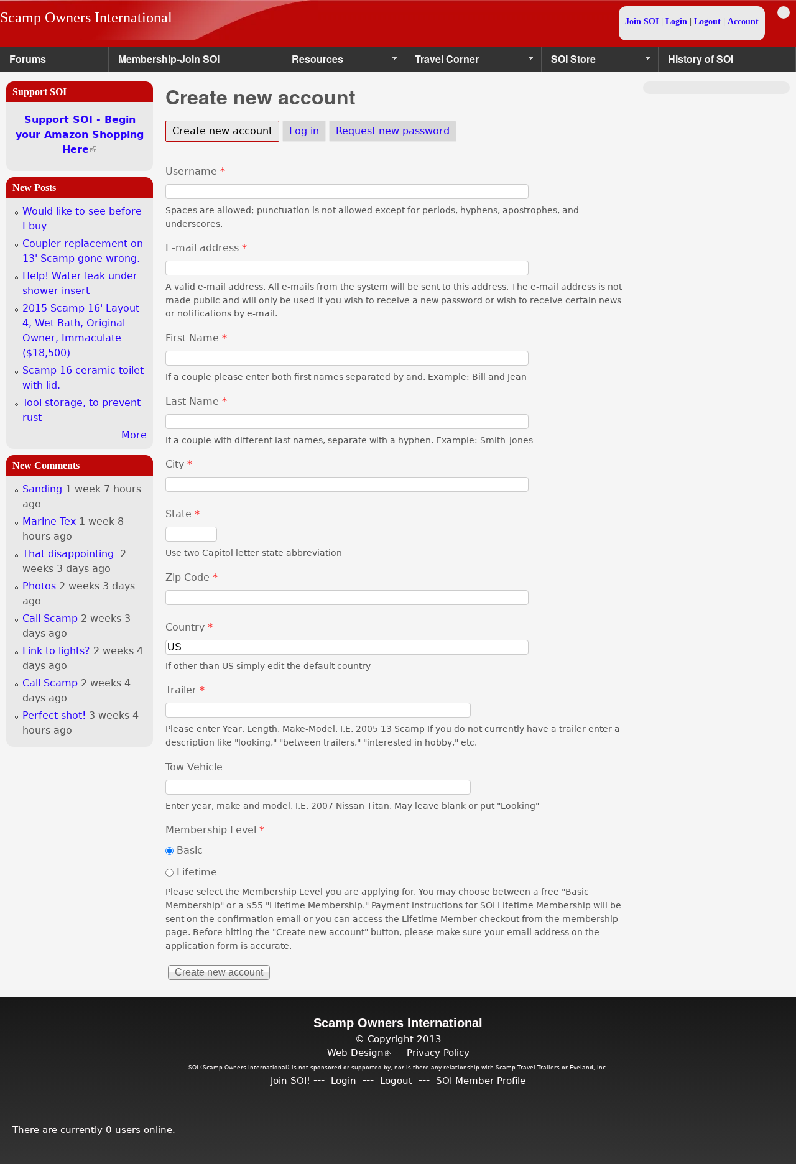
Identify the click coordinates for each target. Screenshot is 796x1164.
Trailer (185, 690)
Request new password (393, 131)
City (178, 464)
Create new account (225, 131)
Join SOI (642, 21)
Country (189, 627)
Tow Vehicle (194, 767)
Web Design (359, 1052)
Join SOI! (290, 1080)
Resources (312, 62)
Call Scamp (50, 618)
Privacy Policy (438, 1052)
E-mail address (206, 248)
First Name (196, 338)
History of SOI (700, 59)
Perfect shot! (54, 715)
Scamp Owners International (86, 17)
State (182, 514)
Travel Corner (442, 62)
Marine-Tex (49, 521)
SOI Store (569, 62)
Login (676, 21)
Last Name (196, 401)
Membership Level (214, 830)
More (134, 435)
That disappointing (69, 554)
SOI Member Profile (480, 1080)
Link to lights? (56, 651)
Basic (190, 850)
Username (195, 171)
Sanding (42, 489)
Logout (707, 21)
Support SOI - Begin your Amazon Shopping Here (80, 134)
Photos (39, 586)
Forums (27, 59)
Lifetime (197, 872)
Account (743, 21)
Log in (304, 131)
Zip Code (191, 577)
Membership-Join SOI (169, 59)
